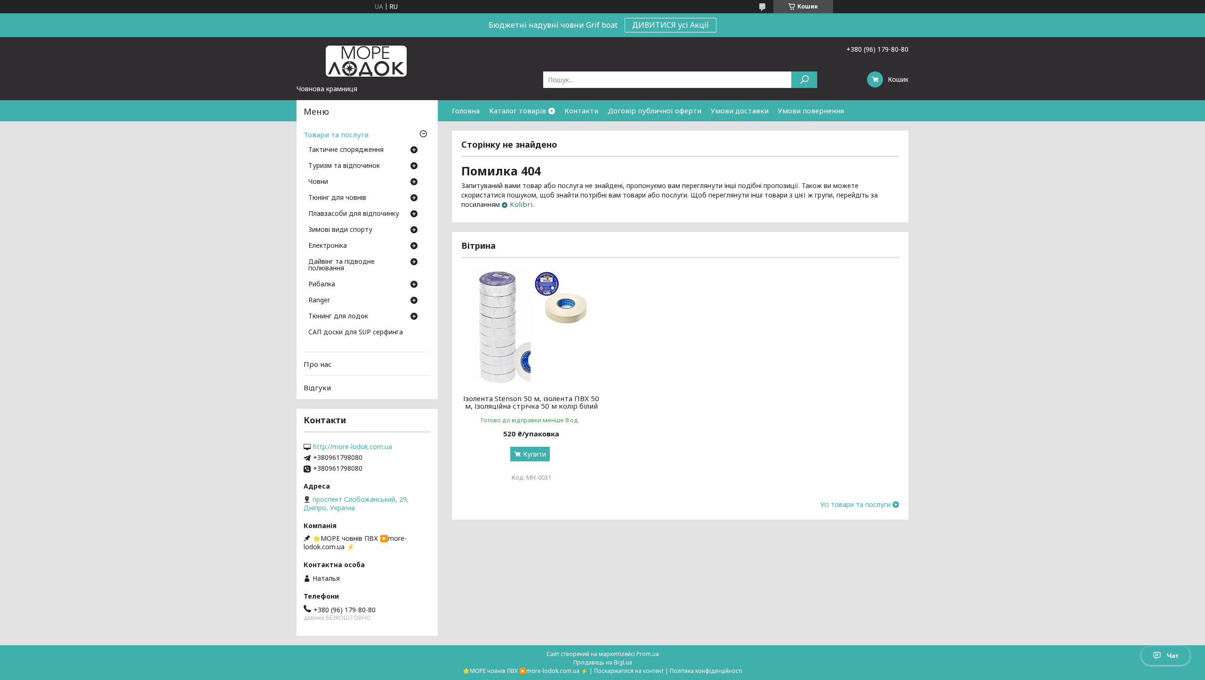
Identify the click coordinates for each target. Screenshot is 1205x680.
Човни (318, 182)
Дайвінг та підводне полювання (341, 265)
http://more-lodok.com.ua (352, 447)
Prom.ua (647, 654)
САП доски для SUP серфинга (355, 332)
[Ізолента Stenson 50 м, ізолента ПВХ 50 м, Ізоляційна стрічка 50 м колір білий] (531, 326)
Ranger (319, 300)
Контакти (581, 110)
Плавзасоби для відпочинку (353, 214)
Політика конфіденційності (706, 671)
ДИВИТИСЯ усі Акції (670, 25)
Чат (1173, 655)
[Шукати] (804, 79)
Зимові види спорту (340, 230)
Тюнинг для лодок (338, 316)
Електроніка (327, 246)
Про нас (318, 364)
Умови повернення (811, 110)
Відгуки (317, 387)
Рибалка (321, 284)
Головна (466, 110)
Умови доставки (740, 110)
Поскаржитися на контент (629, 671)
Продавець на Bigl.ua (602, 662)
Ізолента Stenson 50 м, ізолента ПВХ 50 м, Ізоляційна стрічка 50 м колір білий (531, 402)
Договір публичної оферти (654, 110)
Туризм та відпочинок (344, 166)
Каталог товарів (517, 110)
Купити (534, 454)
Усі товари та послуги (855, 504)
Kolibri (521, 204)
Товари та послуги (336, 134)
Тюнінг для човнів (337, 198)
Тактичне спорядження (346, 150)
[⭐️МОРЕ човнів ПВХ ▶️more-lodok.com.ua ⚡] (367, 60)
